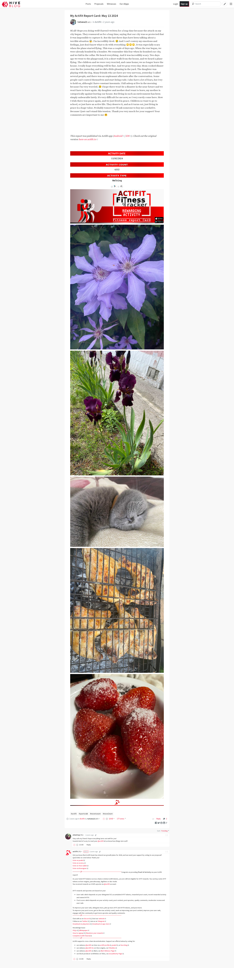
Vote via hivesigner (80, 868)
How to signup (78, 933)
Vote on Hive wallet (80, 866)
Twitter (84, 921)
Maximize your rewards (94, 933)
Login (175, 3)
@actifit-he (89, 948)
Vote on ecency (78, 863)
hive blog (124, 945)
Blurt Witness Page (108, 951)
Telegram (101, 921)
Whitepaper (83, 930)
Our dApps (124, 3)
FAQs (75, 930)
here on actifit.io (87, 139)
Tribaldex (112, 948)
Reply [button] (89, 845)
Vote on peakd (78, 860)
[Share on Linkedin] (164, 822)
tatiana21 (84, 21)
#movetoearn (95, 814)
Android (117, 136)
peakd (114, 945)
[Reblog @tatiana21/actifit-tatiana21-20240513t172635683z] (153, 819)
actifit (77, 851)
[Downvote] (107, 819)
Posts (88, 3)
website (102, 918)
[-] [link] (167, 835)
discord (87, 918)
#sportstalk (83, 814)
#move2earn (108, 814)
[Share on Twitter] (159, 822)
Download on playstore (81, 924)
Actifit (98, 21)
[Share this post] (166, 823)
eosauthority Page (115, 954)
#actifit (74, 814)
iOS (127, 136)
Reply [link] (158, 819)
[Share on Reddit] (161, 822)
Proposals (98, 3)
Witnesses (111, 3)
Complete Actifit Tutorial (81, 936)
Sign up (184, 3)
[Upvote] (104, 819)
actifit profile (105, 945)
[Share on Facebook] (156, 822)
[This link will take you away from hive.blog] (112, 186)
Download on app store (101, 924)
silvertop (78, 835)
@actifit (100, 841)
